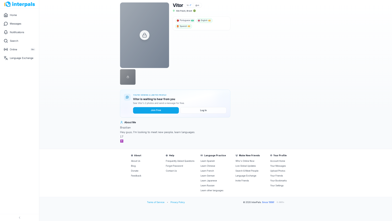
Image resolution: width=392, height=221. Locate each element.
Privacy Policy (178, 202)
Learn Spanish (208, 161)
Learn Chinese (208, 166)
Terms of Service (155, 202)
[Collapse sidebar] (19, 217)
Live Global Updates (246, 166)
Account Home (277, 161)
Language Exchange (246, 175)
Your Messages (278, 166)
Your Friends (276, 175)
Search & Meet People (247, 170)
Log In (203, 110)
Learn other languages (212, 190)
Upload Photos (277, 170)
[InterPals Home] (19, 4)
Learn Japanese (209, 180)
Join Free (156, 110)
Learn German (208, 175)
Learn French (207, 170)
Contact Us (171, 170)
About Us (135, 161)
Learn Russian (208, 185)
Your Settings (277, 185)
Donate (134, 170)
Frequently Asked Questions (180, 161)
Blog (133, 166)
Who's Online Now (245, 161)
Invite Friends (242, 180)
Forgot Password (174, 166)
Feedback (136, 175)
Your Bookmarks (278, 180)
